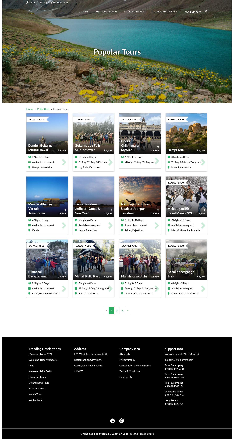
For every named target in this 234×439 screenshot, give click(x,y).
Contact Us (125, 376)
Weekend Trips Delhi (40, 371)
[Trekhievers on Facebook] (112, 421)
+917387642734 (174, 394)
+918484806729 (174, 377)
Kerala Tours (36, 394)
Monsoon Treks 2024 (40, 353)
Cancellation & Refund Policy (135, 365)
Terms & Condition (129, 371)
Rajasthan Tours (37, 388)
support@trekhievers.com (55, 2)
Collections (43, 109)
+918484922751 (174, 403)
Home (29, 109)
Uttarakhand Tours (39, 382)
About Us (124, 353)
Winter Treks (36, 399)
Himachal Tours (37, 376)
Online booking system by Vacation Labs (104, 433)
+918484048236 (174, 386)
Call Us (31, 2)
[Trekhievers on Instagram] (121, 421)
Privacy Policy (127, 359)
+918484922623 (174, 368)
